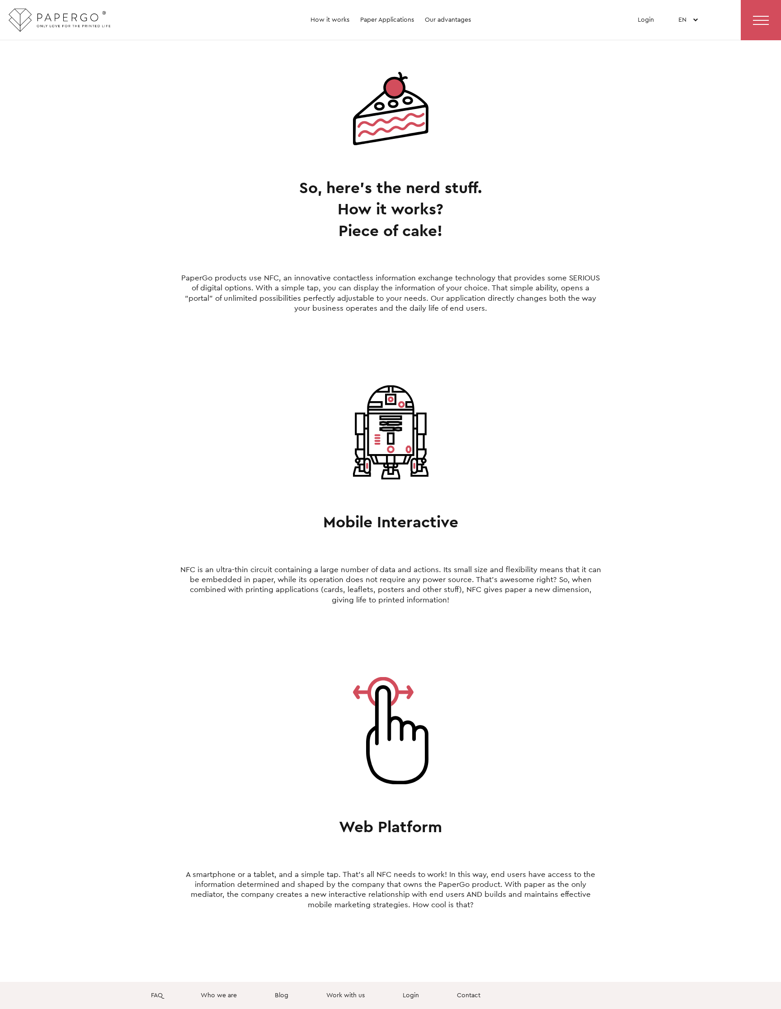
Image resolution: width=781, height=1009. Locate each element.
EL (682, 49)
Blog (281, 995)
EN (682, 35)
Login (646, 19)
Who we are (219, 995)
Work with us (345, 995)
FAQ (157, 995)
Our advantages (448, 19)
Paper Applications (387, 19)
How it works (330, 19)
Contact (468, 995)
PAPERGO (76, 24)
